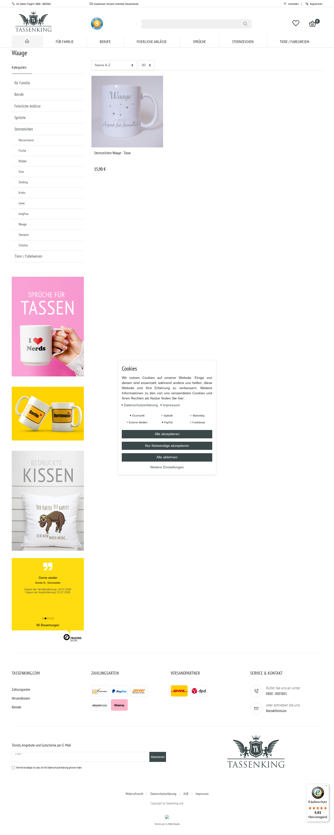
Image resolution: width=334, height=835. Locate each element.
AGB (186, 793)
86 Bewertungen (47, 625)
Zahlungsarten (21, 689)
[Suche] (245, 24)
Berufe (105, 41)
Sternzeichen (243, 41)
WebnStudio (174, 824)
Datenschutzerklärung (163, 793)
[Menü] (326, 787)
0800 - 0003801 (276, 693)
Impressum (202, 793)
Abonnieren (158, 757)
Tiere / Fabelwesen (294, 41)
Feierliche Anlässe (152, 41)
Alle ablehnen (167, 457)
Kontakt (16, 707)
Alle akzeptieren (167, 434)
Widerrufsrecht (134, 793)
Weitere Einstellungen (167, 467)
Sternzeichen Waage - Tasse (112, 152)
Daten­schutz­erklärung (141, 405)
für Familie (65, 41)
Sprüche (199, 41)
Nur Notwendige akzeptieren (167, 446)
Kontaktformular (276, 710)
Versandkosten (21, 698)
